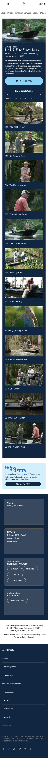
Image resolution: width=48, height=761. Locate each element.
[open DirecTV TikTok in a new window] (31, 749)
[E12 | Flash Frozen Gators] (24, 229)
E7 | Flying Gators (12, 388)
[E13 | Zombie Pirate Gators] (24, 200)
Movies (43, 13)
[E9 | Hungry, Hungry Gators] (24, 316)
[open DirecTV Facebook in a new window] (9, 749)
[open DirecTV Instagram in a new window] (20, 749)
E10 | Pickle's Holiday (13, 301)
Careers (5, 658)
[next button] (31, 98)
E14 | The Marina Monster (15, 185)
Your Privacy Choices (13, 683)
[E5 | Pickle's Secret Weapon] (24, 433)
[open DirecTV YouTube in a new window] (25, 749)
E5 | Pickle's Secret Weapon (16, 446)
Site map (5, 700)
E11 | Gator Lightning (13, 272)
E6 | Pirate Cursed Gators (15, 417)
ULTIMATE (30, 569)
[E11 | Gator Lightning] (24, 258)
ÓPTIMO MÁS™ (16, 580)
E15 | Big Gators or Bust (14, 156)
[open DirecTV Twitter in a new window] (14, 749)
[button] (3, 3)
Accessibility (6, 717)
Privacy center (7, 675)
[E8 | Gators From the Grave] (24, 345)
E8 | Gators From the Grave (16, 359)
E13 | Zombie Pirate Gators (16, 214)
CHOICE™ (14, 569)
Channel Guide (7, 13)
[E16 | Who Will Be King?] (24, 113)
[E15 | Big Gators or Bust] (24, 142)
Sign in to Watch (26, 91)
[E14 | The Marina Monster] (24, 171)
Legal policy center (9, 667)
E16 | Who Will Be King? (15, 127)
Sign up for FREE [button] (23, 484)
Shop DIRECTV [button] (26, 81)
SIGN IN (42, 4)
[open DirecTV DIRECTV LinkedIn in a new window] (3, 749)
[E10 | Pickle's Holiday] (24, 287)
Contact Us (6, 725)
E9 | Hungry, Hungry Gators (16, 330)
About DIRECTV (8, 650)
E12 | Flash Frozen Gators (15, 243)
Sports (35, 13)
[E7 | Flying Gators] (24, 374)
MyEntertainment (17, 600)
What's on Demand (23, 13)
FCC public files (8, 709)
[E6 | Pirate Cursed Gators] (24, 404)
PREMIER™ (15, 575)
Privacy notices (8, 692)
